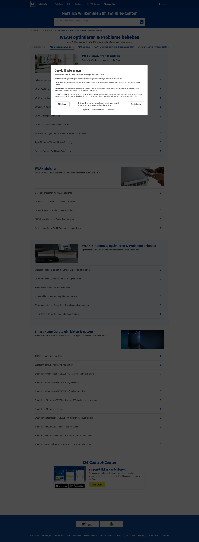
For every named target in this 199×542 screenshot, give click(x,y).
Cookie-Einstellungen (68, 71)
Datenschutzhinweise (98, 110)
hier (86, 105)
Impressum (86, 110)
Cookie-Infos (110, 110)
